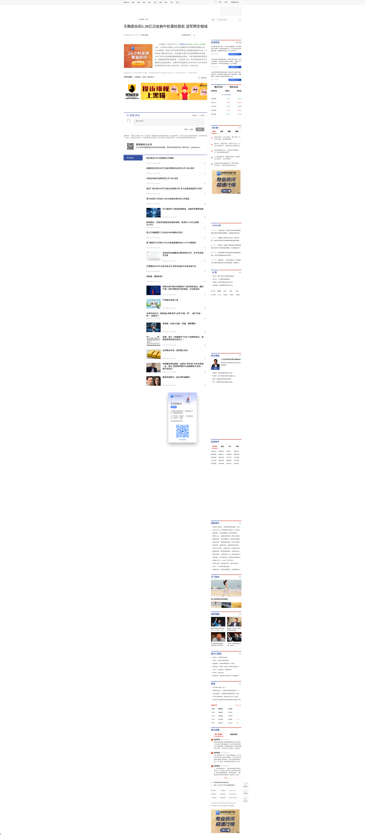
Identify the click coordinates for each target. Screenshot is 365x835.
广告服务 (222, 790)
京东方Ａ (213, 102)
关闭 (194, 396)
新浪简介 (213, 790)
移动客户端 (234, 2)
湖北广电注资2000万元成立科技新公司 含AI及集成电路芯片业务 (174, 188)
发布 (200, 129)
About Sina (232, 790)
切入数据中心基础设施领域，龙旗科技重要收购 (183, 209)
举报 (194, 35)
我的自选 (234, 87)
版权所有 (231, 805)
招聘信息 (222, 794)
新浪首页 (126, 2)
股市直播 (215, 730)
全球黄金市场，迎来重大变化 (175, 350)
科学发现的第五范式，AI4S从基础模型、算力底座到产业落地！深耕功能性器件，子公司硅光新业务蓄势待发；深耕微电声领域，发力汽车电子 (226, 48)
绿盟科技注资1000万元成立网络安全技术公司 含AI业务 (170, 168)
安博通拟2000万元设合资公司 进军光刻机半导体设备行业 (171, 266)
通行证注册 (232, 794)
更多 (177, 2)
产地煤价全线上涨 (170, 300)
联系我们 (213, 794)
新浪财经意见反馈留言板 (221, 782)
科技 (155, 2)
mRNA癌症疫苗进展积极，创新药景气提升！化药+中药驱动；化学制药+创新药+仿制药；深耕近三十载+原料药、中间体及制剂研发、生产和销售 (226, 61)
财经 (144, 2)
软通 (144, 77)
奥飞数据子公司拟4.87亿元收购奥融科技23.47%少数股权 (171, 243)
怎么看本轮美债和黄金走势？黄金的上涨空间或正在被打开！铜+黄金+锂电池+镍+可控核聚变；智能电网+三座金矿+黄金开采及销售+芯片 (226, 74)
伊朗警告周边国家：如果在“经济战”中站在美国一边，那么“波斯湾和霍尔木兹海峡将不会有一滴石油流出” (183, 366)
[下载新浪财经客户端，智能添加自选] (226, 118)
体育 (138, 2)
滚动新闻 (141, 19)
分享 (227, 35)
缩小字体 (200, 35)
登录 (186, 129)
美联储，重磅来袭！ (155, 276)
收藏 (210, 35)
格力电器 (213, 114)
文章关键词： (129, 77)
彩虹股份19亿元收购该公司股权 (160, 158)
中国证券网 (144, 35)
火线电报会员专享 (234, 54)
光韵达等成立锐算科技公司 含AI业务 (162, 178)
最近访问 (218, 87)
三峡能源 (213, 98)
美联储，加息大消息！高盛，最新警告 (179, 323)
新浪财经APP (186, 35)
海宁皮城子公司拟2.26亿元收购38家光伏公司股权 (168, 199)
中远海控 (213, 110)
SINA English (233, 797)
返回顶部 (245, 807)
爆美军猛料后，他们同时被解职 (176, 377)
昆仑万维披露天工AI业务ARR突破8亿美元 (164, 232)
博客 (160, 2)
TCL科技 (213, 106)
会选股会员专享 (235, 67)
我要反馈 (203, 78)
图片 (166, 2)
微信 (221, 35)
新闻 (133, 2)
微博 (216, 35)
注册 (226, 2)
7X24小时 (216, 225)
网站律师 (222, 797)
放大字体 (205, 35)
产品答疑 (213, 797)
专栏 (171, 2)
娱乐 (149, 2)
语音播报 (245, 792)
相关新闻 (130, 158)
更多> (226, 778)
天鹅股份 (182, 44)
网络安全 (150, 77)
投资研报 (215, 42)
